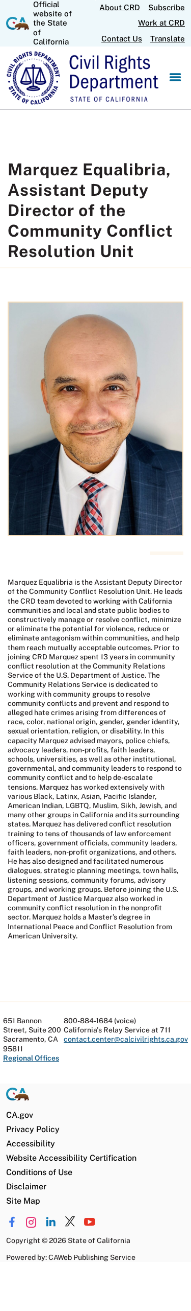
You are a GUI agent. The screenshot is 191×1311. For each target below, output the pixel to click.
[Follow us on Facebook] (12, 1222)
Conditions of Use (39, 1172)
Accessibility (30, 1143)
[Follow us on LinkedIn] (51, 1222)
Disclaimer (26, 1186)
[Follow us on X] (70, 1222)
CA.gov (19, 1115)
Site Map (23, 1201)
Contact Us (121, 38)
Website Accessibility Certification (71, 1158)
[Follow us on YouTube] (89, 1222)
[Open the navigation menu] (175, 78)
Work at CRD (161, 22)
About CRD (119, 7)
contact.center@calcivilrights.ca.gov (126, 1039)
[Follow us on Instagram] (31, 1222)
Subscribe (166, 7)
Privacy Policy (33, 1129)
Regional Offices (31, 1058)
